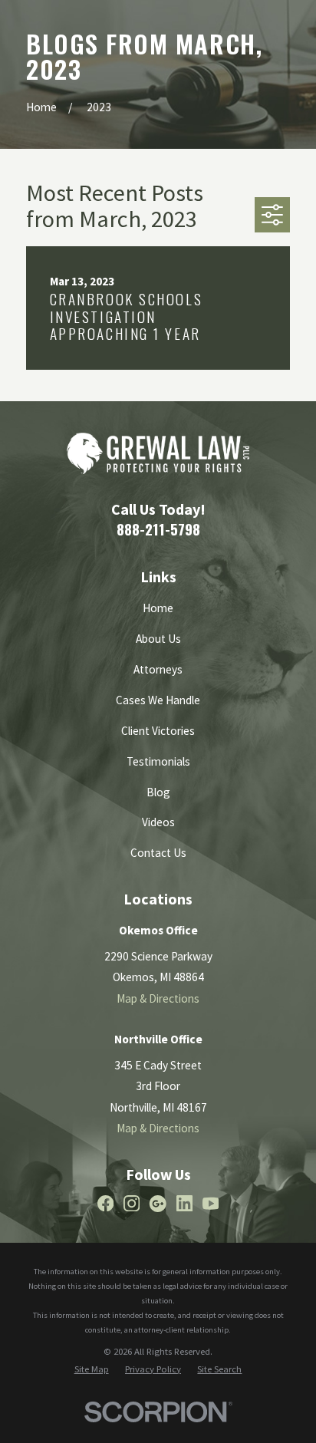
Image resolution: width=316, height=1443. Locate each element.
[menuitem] (91, 1369)
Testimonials (158, 761)
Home (158, 608)
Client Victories (158, 730)
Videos (158, 822)
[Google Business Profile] (158, 1203)
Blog (158, 792)
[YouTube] (210, 1203)
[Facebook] (105, 1203)
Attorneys (158, 669)
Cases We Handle (158, 700)
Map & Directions (158, 998)
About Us (158, 638)
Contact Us (158, 852)
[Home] (158, 453)
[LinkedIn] (184, 1203)
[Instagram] (131, 1203)
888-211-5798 (158, 529)
